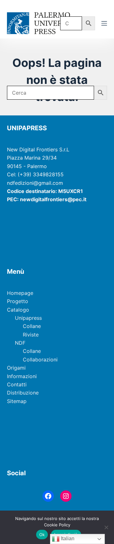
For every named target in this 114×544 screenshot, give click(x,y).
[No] (106, 527)
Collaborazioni (40, 359)
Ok (42, 534)
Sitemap (17, 401)
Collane (32, 326)
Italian (67, 538)
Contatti (17, 384)
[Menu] (104, 23)
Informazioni (22, 376)
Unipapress (28, 318)
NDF (20, 343)
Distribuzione (23, 392)
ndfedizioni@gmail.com (35, 183)
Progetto (17, 301)
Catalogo (18, 310)
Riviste (31, 334)
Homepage (20, 293)
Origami (16, 368)
